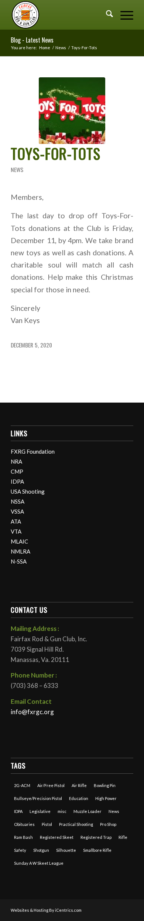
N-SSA (19, 561)
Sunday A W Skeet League (39, 863)
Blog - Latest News (32, 40)
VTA (16, 531)
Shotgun (41, 850)
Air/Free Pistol (51, 785)
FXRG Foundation (33, 451)
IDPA (17, 481)
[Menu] (123, 15)
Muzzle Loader (87, 811)
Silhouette (66, 850)
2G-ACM (22, 785)
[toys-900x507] (72, 110)
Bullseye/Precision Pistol (38, 798)
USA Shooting (28, 491)
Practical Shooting (76, 824)
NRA (16, 461)
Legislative (40, 811)
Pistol (47, 824)
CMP (17, 471)
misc (62, 811)
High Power (106, 798)
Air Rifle (79, 785)
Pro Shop (108, 824)
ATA (16, 521)
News (17, 169)
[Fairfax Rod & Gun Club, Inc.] (60, 15)
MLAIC (19, 541)
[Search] (106, 15)
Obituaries (24, 824)
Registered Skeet (56, 837)
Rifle (123, 837)
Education (78, 798)
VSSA (17, 511)
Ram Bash (23, 837)
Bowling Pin (105, 785)
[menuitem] (106, 15)
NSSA (17, 501)
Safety (20, 850)
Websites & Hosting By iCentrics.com (46, 910)
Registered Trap (96, 837)
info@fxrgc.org (32, 712)
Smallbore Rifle (97, 850)
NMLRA (20, 551)
